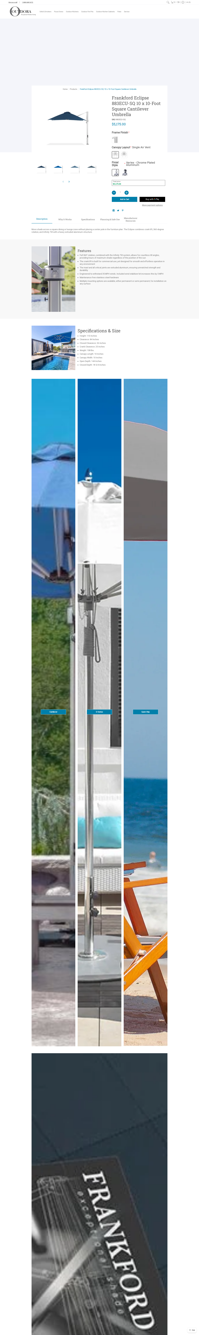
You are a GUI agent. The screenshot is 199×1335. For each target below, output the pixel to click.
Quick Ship (145, 712)
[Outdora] (22, 12)
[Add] (126, 193)
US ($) (188, 2)
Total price (116, 181)
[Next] (69, 181)
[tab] (42, 219)
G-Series (99, 712)
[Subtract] (114, 193)
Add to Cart (124, 199)
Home (65, 89)
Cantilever (53, 712)
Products (73, 89)
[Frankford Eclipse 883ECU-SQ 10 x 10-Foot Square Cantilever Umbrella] (41, 169)
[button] (175, 2)
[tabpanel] (99, 229)
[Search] (168, 2)
